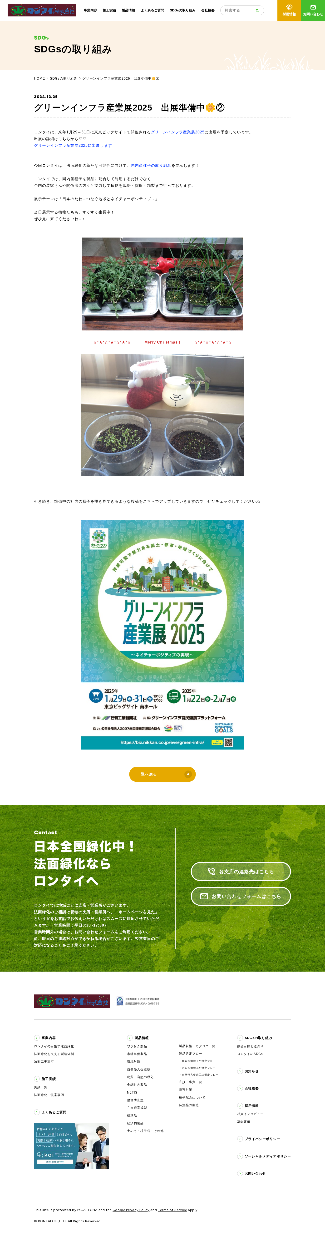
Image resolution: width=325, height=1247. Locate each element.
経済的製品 (135, 1123)
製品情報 (128, 10)
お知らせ (252, 1071)
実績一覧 (40, 1087)
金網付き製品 (137, 1084)
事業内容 (90, 10)
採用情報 (289, 14)
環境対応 (133, 1061)
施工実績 (109, 10)
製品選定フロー (190, 1053)
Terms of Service (172, 1210)
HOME (39, 78)
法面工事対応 (44, 1061)
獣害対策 (185, 1089)
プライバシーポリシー (263, 1139)
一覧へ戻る (147, 774)
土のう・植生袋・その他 (145, 1131)
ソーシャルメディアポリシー (268, 1156)
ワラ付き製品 (137, 1046)
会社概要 (208, 10)
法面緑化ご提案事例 (49, 1095)
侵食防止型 (135, 1100)
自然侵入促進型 (138, 1069)
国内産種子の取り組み (151, 165)
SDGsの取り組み (183, 10)
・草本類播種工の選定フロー (197, 1060)
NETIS (132, 1092)
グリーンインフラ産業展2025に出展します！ (75, 145)
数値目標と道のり (250, 1046)
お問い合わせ (313, 14)
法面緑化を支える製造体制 (54, 1054)
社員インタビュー (250, 1114)
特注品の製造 (189, 1105)
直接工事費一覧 (190, 1082)
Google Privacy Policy (131, 1210)
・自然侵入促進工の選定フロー (199, 1074)
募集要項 (244, 1122)
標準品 (132, 1115)
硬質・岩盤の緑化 (140, 1077)
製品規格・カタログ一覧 (197, 1046)
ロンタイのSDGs (250, 1054)
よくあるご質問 (152, 10)
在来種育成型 (137, 1108)
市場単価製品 (137, 1054)
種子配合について (192, 1097)
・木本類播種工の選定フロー (197, 1067)
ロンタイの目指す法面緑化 (54, 1046)
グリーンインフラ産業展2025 (178, 132)
